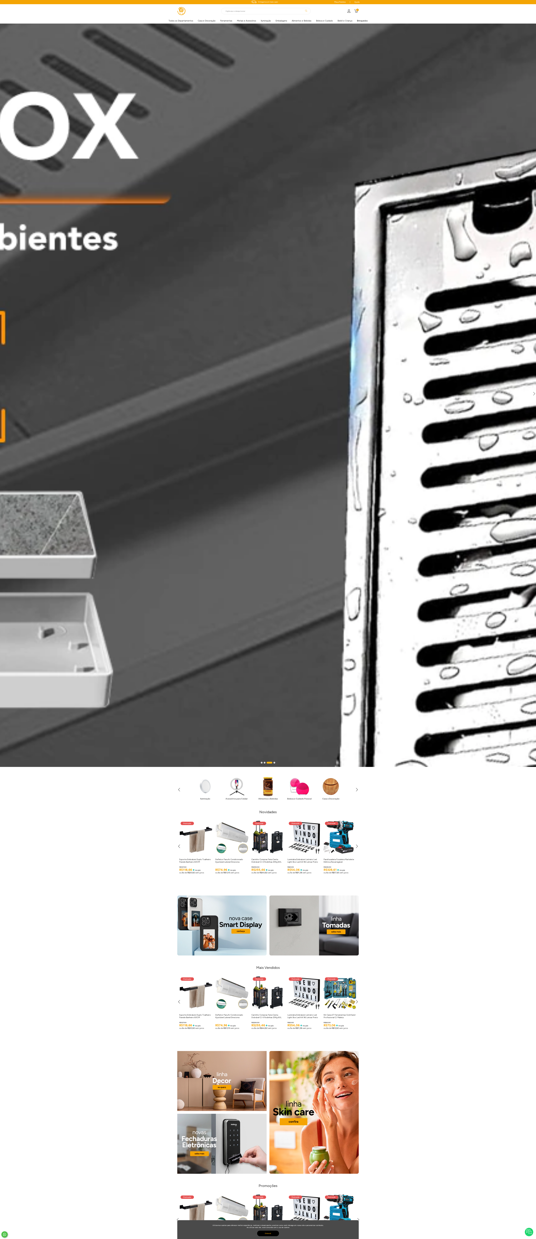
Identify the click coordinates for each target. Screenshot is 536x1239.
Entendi (268, 1233)
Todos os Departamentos (180, 21)
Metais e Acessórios (246, 21)
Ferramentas (226, 21)
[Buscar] (306, 11)
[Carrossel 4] (268, 395)
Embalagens (281, 21)
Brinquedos (362, 21)
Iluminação (266, 21)
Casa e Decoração (207, 21)
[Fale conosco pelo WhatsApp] (4, 1234)
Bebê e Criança (345, 21)
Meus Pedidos (340, 2)
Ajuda (356, 2)
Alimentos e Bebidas (301, 21)
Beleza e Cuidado (324, 21)
